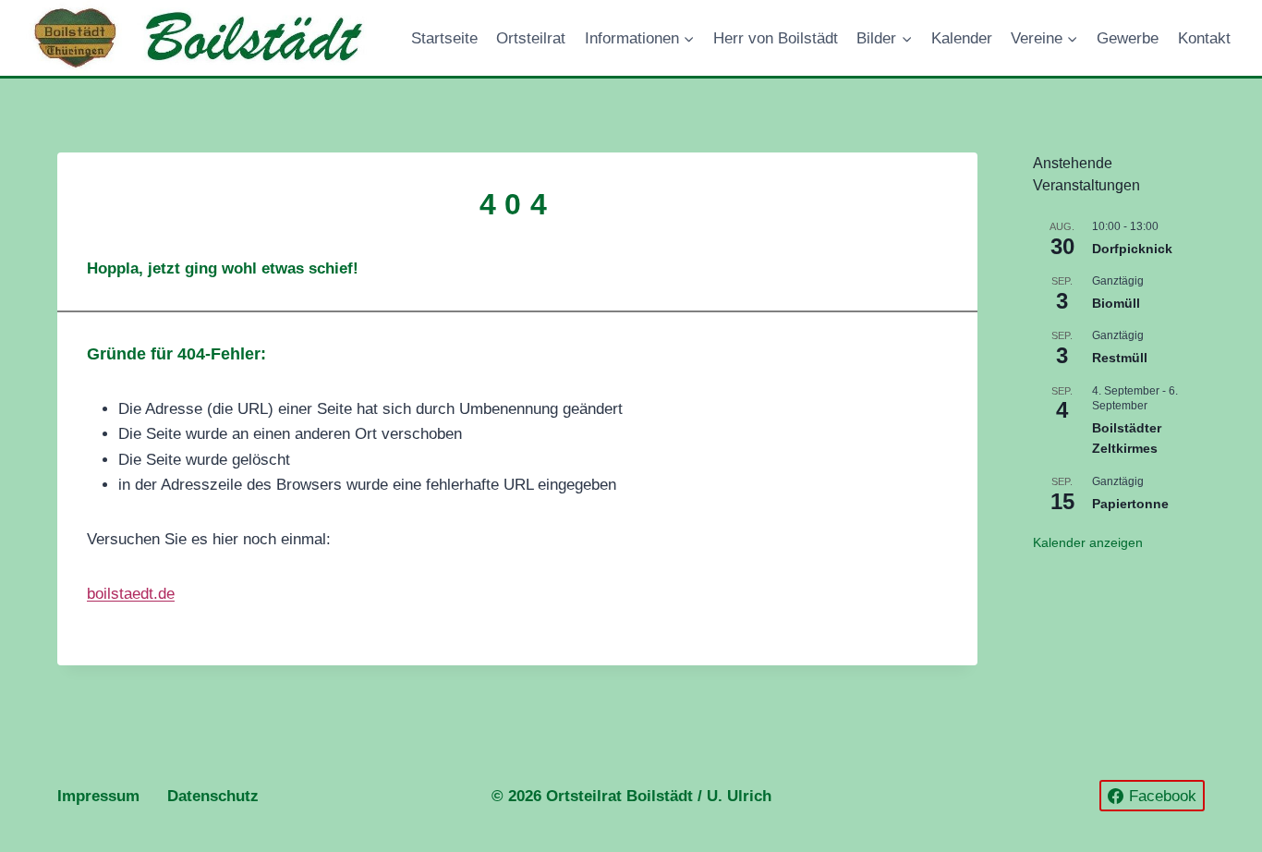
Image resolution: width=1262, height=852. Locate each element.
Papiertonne (1130, 503)
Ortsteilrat (530, 38)
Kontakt (1204, 38)
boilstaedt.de (131, 593)
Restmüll (1119, 357)
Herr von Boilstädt (775, 38)
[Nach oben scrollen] (1124, 784)
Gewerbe (1128, 38)
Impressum (98, 796)
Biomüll (1116, 303)
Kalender (961, 38)
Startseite (444, 38)
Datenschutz (213, 796)
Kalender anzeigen (1088, 542)
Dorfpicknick (1132, 248)
